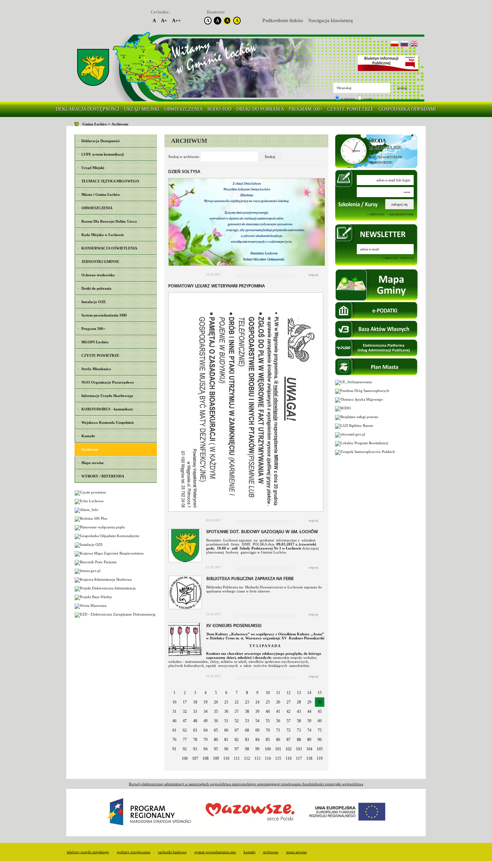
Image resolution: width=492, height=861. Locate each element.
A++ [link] (176, 20)
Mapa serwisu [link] (296, 852)
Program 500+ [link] (306, 109)
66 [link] (226, 730)
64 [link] (205, 730)
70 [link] (268, 730)
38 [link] (247, 711)
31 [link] (174, 711)
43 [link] (299, 711)
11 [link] (278, 692)
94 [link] (205, 749)
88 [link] (299, 739)
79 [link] (205, 739)
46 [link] (174, 721)
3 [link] (195, 692)
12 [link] (288, 692)
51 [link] (226, 721)
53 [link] (247, 721)
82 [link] (237, 739)
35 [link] (216, 711)
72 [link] (288, 730)
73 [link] (299, 730)
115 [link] (278, 758)
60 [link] (320, 721)
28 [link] (299, 702)
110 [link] (226, 758)
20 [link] (216, 702)
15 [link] (320, 692)
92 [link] (185, 749)
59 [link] (309, 721)
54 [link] (257, 721)
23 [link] (247, 702)
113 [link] (257, 758)
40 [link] (268, 711)
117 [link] (299, 758)
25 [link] (268, 702)
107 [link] (195, 758)
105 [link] (320, 749)
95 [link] (216, 749)
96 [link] (226, 749)
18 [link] (195, 702)
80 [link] (216, 739)
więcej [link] (313, 275)
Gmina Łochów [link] (94, 124)
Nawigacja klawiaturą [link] (330, 20)
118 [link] (309, 758)
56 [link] (278, 721)
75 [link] (320, 730)
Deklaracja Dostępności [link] (87, 109)
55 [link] (268, 721)
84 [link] (257, 739)
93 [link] (195, 749)
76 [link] (174, 739)
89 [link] (309, 739)
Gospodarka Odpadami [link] (407, 109)
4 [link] (205, 692)
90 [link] (320, 739)
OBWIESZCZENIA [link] (183, 109)
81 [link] (226, 739)
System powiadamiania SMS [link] (215, 852)
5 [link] (216, 692)
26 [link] (278, 702)
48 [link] (195, 721)
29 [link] (309, 702)
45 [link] (320, 711)
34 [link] (205, 711)
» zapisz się (389, 258)
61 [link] (174, 730)
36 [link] (226, 711)
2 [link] (185, 692)
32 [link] (185, 711)
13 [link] (299, 692)
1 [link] (174, 692)
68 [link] (247, 730)
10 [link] (268, 692)
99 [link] (257, 749)
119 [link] (320, 758)
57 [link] (288, 721)
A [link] (154, 20)
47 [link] (185, 721)
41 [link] (278, 711)
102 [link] (288, 749)
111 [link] (237, 758)
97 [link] (237, 749)
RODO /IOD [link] (220, 109)
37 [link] (237, 711)
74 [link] (309, 730)
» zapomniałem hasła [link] (400, 214)
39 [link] (257, 711)
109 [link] (216, 758)
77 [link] (185, 739)
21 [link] (226, 702)
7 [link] (237, 692)
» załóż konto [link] (376, 214)
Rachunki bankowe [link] (172, 852)
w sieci (368, 99)
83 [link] (247, 739)
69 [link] (257, 730)
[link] (93, 68)
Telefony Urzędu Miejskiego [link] (88, 852)
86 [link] (278, 739)
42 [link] (288, 711)
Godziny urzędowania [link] (133, 852)
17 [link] (185, 702)
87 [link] (288, 739)
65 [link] (216, 730)
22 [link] (237, 702)
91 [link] (174, 749)
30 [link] (320, 702)
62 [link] (185, 730)
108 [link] (205, 758)
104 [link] (309, 749)
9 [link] (257, 692)
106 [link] (185, 758)
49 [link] (205, 721)
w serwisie (347, 99)
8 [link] (247, 692)
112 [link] (247, 758)
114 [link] (268, 758)
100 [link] (268, 749)
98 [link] (247, 749)
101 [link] (278, 749)
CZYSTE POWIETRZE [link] (350, 109)
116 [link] (288, 758)
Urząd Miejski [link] (142, 109)
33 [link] (195, 711)
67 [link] (237, 730)
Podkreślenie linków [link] (282, 20)
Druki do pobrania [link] (260, 109)
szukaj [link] (402, 88)
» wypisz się (406, 258)
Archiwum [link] (119, 124)
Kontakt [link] (249, 852)
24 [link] (257, 702)
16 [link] (174, 702)
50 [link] (216, 721)
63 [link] (195, 730)
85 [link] (268, 739)
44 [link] (309, 711)
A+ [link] (164, 20)
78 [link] (195, 739)
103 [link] (299, 749)
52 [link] (237, 721)
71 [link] (278, 730)
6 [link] (226, 692)
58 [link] (299, 721)
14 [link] (309, 692)
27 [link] (288, 702)
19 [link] (205, 702)
